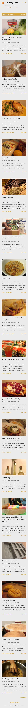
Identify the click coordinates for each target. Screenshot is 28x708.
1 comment (8, 211)
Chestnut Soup (6, 278)
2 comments (9, 53)
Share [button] (3, 53)
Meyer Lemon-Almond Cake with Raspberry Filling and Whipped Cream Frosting (13, 519)
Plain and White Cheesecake (10, 639)
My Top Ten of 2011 (8, 197)
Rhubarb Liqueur (7, 478)
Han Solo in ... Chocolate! (9, 561)
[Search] (22, 2)
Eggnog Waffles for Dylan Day (11, 399)
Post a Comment (10, 93)
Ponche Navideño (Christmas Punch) (13, 359)
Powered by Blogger (14, 702)
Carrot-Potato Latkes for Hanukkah (12, 438)
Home (3, 7)
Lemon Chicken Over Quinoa (11, 118)
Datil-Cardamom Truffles (9, 79)
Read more (23, 53)
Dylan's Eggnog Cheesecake (10, 679)
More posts (23, 697)
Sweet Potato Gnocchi (8, 600)
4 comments (9, 252)
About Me (9, 7)
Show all (23, 14)
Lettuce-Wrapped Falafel (9, 158)
